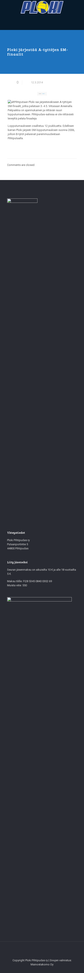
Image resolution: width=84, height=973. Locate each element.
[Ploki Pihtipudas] (42, 7)
